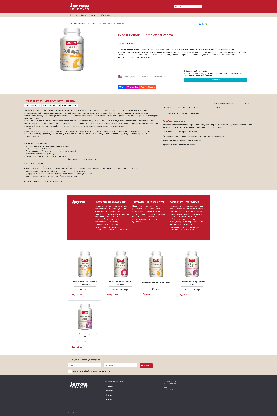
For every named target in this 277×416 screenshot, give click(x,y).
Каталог (84, 15)
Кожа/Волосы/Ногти (51, 105)
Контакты (105, 15)
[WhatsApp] (206, 24)
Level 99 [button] (216, 80)
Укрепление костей (69, 105)
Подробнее (77, 295)
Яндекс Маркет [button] (148, 87)
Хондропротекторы (126, 43)
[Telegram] (203, 24)
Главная (73, 15)
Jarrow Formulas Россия (78, 23)
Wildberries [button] (132, 87)
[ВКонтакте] (200, 24)
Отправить (146, 365)
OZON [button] (121, 87)
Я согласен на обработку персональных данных (92, 371)
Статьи (94, 15)
